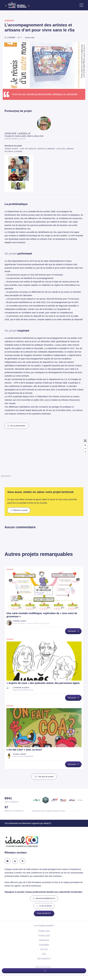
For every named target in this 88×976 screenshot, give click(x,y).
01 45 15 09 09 (45, 906)
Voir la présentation (18, 426)
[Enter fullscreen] (85, 440)
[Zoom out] (85, 448)
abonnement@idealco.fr (45, 898)
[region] (44, 458)
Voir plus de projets (46, 777)
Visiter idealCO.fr (44, 913)
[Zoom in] (85, 445)
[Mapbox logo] (6, 476)
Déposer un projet (20, 510)
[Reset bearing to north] (85, 451)
